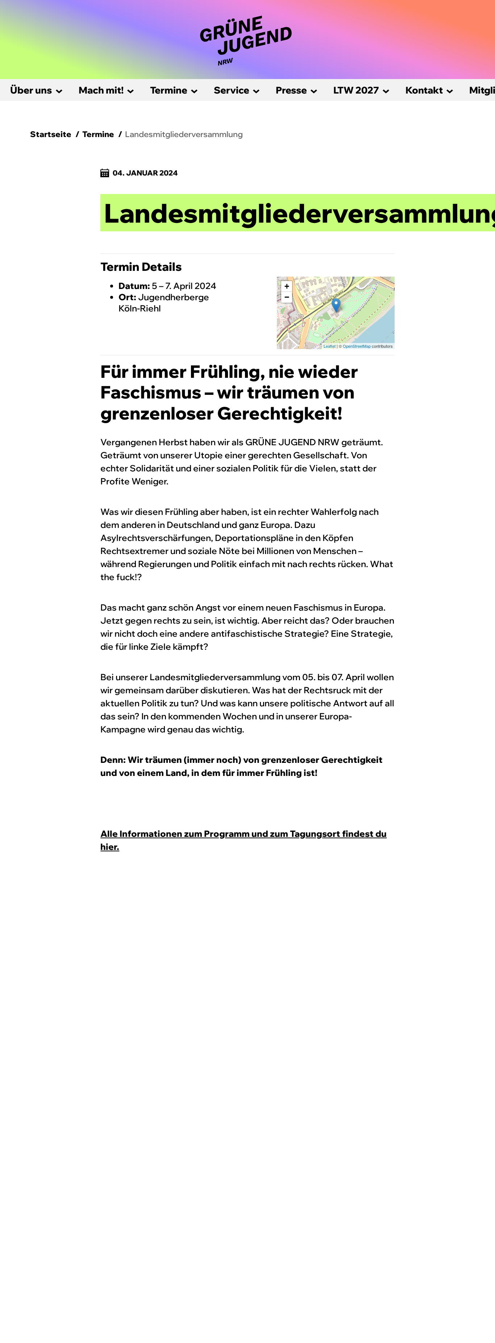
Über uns (31, 90)
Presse (291, 90)
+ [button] (286, 286)
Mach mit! (101, 90)
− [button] (286, 297)
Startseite (50, 134)
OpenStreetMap (357, 346)
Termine (168, 90)
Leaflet (330, 346)
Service (231, 90)
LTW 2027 (356, 90)
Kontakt (424, 90)
